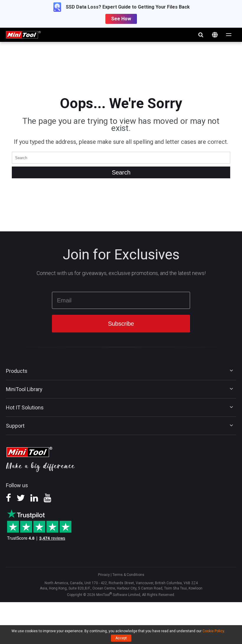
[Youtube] (47, 500)
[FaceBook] (8, 500)
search (201, 35)
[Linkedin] (34, 500)
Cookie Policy (213, 631)
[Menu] (229, 35)
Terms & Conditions (128, 575)
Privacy (104, 575)
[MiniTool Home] (23, 34)
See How (121, 19)
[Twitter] (21, 500)
